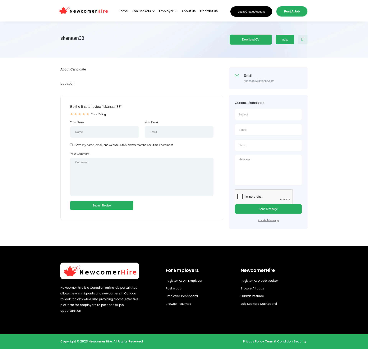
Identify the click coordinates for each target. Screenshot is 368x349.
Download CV (250, 39)
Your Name (77, 122)
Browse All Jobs (252, 288)
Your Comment (79, 153)
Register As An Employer (184, 281)
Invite (285, 39)
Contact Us (209, 11)
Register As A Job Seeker (259, 281)
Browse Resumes (178, 304)
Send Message (268, 209)
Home (123, 11)
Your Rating (98, 114)
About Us (189, 11)
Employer (166, 11)
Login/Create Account (251, 11)
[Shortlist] (303, 39)
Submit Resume (252, 296)
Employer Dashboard (182, 296)
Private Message (268, 220)
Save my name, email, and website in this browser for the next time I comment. (124, 145)
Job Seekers (142, 11)
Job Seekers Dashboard (259, 304)
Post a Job (174, 288)
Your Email (151, 122)
